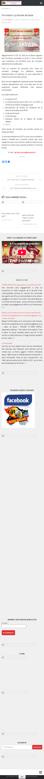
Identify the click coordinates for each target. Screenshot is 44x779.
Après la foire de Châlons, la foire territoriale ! (28, 218)
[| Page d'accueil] (15, 3)
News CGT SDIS (22, 280)
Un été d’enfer (7, 343)
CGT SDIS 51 (6, 9)
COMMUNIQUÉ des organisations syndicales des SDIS (21, 285)
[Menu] (41, 3)
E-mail (5, 623)
